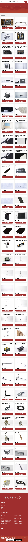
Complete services (18, 523)
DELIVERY (3, 517)
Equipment (3, 15)
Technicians (3, 515)
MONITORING (17, 513)
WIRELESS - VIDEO (18, 515)
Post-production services (6, 513)
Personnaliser (18, 540)
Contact (3, 508)
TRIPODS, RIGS (4, 523)
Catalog (3, 505)
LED (15, 517)
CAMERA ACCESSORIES (6, 520)
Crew (2, 507)
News (2, 504)
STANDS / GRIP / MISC (5, 521)
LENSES (15, 520)
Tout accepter (10, 540)
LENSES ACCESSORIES (5, 524)
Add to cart (7, 28)
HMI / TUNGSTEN (17, 518)
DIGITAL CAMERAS (18, 521)
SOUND (2, 518)
